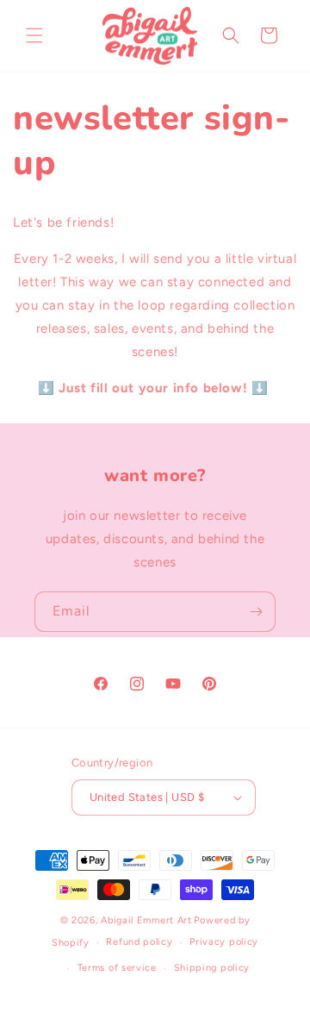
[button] (34, 35)
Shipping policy (212, 967)
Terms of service (117, 967)
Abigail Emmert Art (146, 920)
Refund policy (139, 941)
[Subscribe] (256, 611)
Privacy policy (223, 941)
